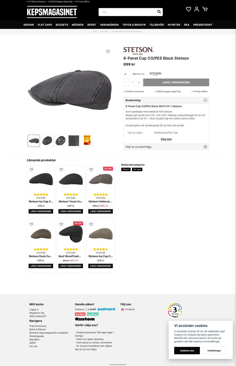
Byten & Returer (37, 329)
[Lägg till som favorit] (188, 9)
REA (186, 24)
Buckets (62, 24)
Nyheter (174, 24)
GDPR (32, 342)
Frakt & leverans (37, 326)
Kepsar (29, 24)
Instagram (130, 309)
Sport (91, 24)
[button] (108, 51)
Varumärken (109, 24)
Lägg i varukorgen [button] (41, 211)
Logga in (34, 309)
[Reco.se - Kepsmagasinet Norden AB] (175, 310)
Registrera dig (36, 312)
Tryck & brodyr (134, 24)
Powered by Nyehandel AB (118, 364)
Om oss (33, 346)
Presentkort (202, 24)
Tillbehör (156, 24)
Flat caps (45, 24)
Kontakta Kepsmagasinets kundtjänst (48, 332)
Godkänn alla (187, 350)
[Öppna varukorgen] (205, 9)
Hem (95, 31)
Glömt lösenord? (37, 316)
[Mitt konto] (196, 9)
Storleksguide (36, 336)
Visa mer (166, 139)
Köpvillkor (34, 339)
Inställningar (214, 350)
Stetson (126, 169)
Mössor (77, 24)
